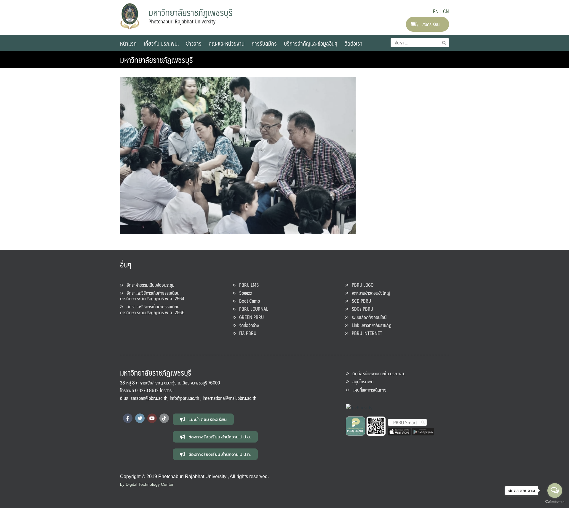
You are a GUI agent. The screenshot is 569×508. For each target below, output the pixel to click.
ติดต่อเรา (353, 43)
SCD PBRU (359, 301)
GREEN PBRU (250, 317)
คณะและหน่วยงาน (226, 43)
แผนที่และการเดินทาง (367, 390)
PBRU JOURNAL (252, 309)
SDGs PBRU (360, 309)
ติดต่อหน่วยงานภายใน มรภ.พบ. (377, 373)
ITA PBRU (246, 333)
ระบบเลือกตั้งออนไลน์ (367, 317)
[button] (203, 419)
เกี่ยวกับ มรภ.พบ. (161, 43)
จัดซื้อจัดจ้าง (247, 325)
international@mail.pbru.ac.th (229, 398)
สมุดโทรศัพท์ (361, 381)
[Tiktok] (164, 418)
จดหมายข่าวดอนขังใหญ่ (369, 293)
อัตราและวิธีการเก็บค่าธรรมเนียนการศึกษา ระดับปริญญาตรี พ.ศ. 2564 (152, 295)
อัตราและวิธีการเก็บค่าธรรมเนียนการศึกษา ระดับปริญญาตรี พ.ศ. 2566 (152, 309)
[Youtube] (152, 418)
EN (436, 11)
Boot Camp (248, 301)
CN (446, 11)
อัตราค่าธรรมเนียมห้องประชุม (148, 285)
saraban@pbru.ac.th (149, 398)
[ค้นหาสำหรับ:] (420, 42)
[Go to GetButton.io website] (554, 502)
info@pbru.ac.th (184, 398)
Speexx (244, 293)
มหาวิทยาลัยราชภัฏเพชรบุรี (156, 59)
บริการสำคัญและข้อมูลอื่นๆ (310, 43)
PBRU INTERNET (365, 333)
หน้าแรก (128, 43)
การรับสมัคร (264, 43)
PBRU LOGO (360, 285)
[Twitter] (140, 418)
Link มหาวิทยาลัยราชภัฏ (369, 325)
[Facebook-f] (127, 418)
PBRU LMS (247, 285)
